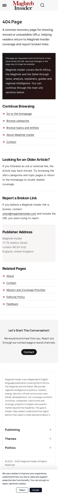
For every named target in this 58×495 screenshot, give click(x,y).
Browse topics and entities (22, 127)
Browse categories (17, 120)
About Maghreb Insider (20, 134)
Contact (11, 141)
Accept (35, 490)
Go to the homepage (19, 113)
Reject (22, 490)
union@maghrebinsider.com (19, 213)
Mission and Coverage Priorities (25, 290)
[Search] (42, 5)
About (10, 276)
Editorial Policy (15, 296)
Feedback (12, 304)
